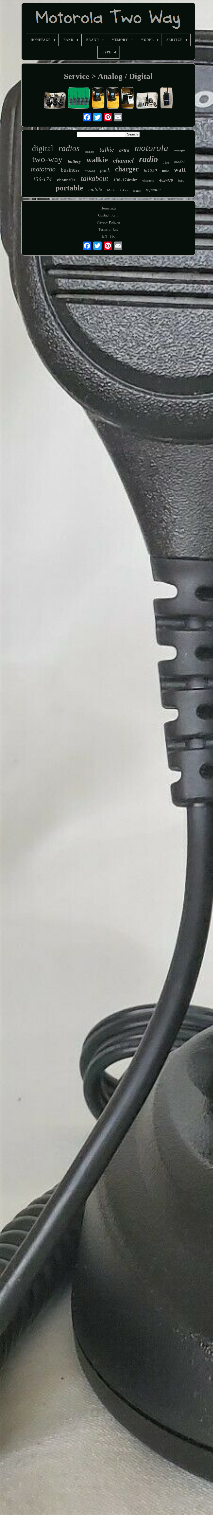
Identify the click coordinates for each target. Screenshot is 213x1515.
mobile (95, 189)
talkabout (94, 178)
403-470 (166, 180)
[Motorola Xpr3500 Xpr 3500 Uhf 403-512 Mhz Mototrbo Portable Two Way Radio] (166, 98)
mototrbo (43, 169)
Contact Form (108, 215)
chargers (148, 180)
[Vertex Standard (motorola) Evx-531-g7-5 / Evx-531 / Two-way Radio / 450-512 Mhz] (54, 101)
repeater (153, 189)
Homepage (108, 208)
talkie (106, 149)
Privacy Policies (108, 222)
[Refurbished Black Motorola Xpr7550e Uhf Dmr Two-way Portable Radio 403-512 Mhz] (98, 98)
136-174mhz (125, 179)
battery (74, 161)
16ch (166, 162)
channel (123, 160)
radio (148, 159)
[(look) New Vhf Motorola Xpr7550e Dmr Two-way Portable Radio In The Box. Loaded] (128, 98)
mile (165, 171)
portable (69, 188)
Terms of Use (108, 229)
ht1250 (150, 170)
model (179, 162)
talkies (124, 190)
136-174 (42, 179)
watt (180, 169)
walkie (97, 159)
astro (124, 150)
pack (105, 170)
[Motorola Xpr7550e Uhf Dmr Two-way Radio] (147, 101)
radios (68, 148)
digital (42, 148)
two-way (47, 159)
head (181, 180)
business (70, 170)
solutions (89, 151)
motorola (151, 148)
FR (112, 236)
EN (104, 236)
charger (127, 169)
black (111, 190)
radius (137, 190)
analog (90, 171)
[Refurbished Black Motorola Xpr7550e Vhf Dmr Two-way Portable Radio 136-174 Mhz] (113, 98)
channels (66, 180)
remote (179, 151)
